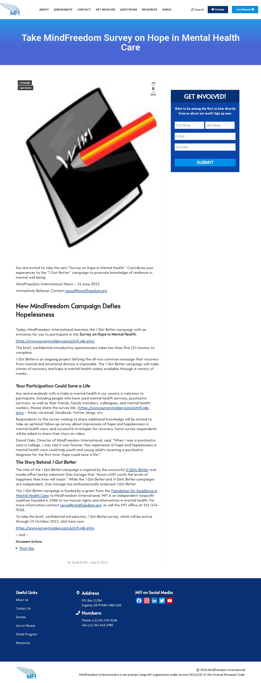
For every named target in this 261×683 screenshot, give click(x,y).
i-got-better (25, 88)
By (78, 562)
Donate (21, 617)
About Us (22, 600)
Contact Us (23, 608)
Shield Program (26, 634)
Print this (27, 548)
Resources (23, 643)
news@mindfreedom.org (86, 290)
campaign (24, 82)
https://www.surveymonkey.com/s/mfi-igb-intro (55, 341)
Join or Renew (25, 625)
